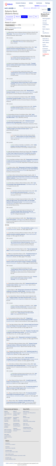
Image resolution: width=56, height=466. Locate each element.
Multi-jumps (9, 33)
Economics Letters (18, 338)
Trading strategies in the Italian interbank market (18, 128)
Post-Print (8, 66)
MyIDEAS (41, 5)
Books (44, 26)
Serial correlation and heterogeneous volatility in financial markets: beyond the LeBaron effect (21, 116)
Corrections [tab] (8, 19)
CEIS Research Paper (31, 184)
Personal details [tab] (9, 16)
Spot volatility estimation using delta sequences (20, 57)
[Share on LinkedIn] (12, 8)
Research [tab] (24, 16)
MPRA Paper (21, 41)
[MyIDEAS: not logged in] (38, 8)
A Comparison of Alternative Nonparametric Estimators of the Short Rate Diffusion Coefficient (22, 177)
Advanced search (46, 12)
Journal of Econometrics (20, 74)
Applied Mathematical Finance (13, 346)
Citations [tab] (31, 16)
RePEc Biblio (46, 42)
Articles (19, 27)
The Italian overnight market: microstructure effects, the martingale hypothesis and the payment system (21, 201)
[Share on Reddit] (11, 8)
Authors (31, 3)
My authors (34, 8)
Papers (17, 117)
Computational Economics (32, 365)
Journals (45, 20)
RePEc (11, 463)
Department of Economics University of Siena (16, 154)
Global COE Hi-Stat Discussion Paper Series (25, 92)
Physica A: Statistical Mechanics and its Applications (20, 137)
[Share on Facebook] (9, 8)
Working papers (46, 18)
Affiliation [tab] (18, 16)
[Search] (49, 9)
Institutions (39, 3)
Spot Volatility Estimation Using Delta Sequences (20, 242)
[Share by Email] (13, 8)
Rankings (47, 3)
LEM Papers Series (19, 83)
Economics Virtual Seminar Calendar (46, 50)
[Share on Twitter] (8, 8)
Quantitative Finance (23, 284)
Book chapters (46, 29)
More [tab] (36, 16)
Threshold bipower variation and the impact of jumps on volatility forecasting (24, 278)
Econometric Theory (30, 291)
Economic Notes (29, 402)
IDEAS (7, 463)
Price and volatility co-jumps (27, 228)
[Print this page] (15, 8)
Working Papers (30, 146)
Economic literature (21, 3)
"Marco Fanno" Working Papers (19, 33)
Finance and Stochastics (31, 234)
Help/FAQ (21, 5)
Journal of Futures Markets (30, 332)
